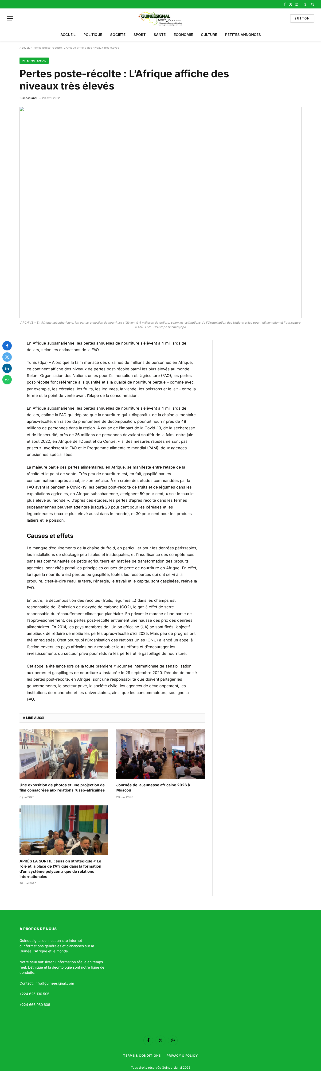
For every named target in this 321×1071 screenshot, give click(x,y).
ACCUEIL (67, 34)
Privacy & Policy (182, 1055)
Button (302, 18)
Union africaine (125, 627)
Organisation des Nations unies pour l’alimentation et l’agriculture (100, 375)
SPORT (139, 34)
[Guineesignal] (161, 18)
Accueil (25, 47)
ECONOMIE (183, 34)
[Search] (312, 4)
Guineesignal (28, 98)
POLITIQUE (92, 34)
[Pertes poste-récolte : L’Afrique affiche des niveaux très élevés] (160, 212)
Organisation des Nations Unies (116, 640)
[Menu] (10, 18)
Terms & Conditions (142, 1055)
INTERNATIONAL (34, 60)
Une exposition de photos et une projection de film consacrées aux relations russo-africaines (62, 787)
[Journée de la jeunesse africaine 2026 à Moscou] (160, 754)
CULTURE (209, 34)
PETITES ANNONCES (243, 34)
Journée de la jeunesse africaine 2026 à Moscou (153, 787)
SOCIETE (117, 34)
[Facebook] (7, 345)
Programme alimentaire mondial (116, 448)
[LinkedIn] (7, 368)
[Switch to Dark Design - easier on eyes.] (305, 4)
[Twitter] (7, 357)
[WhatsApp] (7, 379)
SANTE (160, 34)
